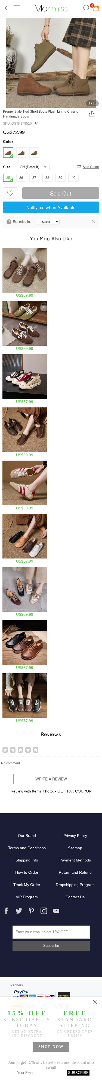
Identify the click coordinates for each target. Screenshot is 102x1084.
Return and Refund (75, 872)
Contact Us (75, 897)
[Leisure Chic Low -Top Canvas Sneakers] (24, 379)
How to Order (26, 872)
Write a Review (51, 779)
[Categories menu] (16, 7)
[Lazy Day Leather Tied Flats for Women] (24, 645)
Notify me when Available (51, 207)
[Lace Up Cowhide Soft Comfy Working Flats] (24, 538)
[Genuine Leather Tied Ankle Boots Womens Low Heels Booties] (24, 272)
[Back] (6, 7)
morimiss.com (51, 7)
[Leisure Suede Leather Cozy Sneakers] (24, 485)
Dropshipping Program (75, 884)
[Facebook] (6, 910)
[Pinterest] (31, 910)
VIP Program (27, 897)
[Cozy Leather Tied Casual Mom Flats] (24, 432)
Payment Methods (75, 860)
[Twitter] (18, 910)
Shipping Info (27, 860)
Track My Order (26, 884)
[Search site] (86, 7)
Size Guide (91, 167)
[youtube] (56, 910)
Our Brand (27, 835)
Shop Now (51, 1047)
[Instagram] (43, 910)
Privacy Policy (75, 835)
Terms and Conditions (27, 848)
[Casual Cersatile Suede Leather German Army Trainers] (24, 326)
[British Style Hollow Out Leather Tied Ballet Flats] (24, 591)
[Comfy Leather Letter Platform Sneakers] (24, 698)
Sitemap (75, 848)
